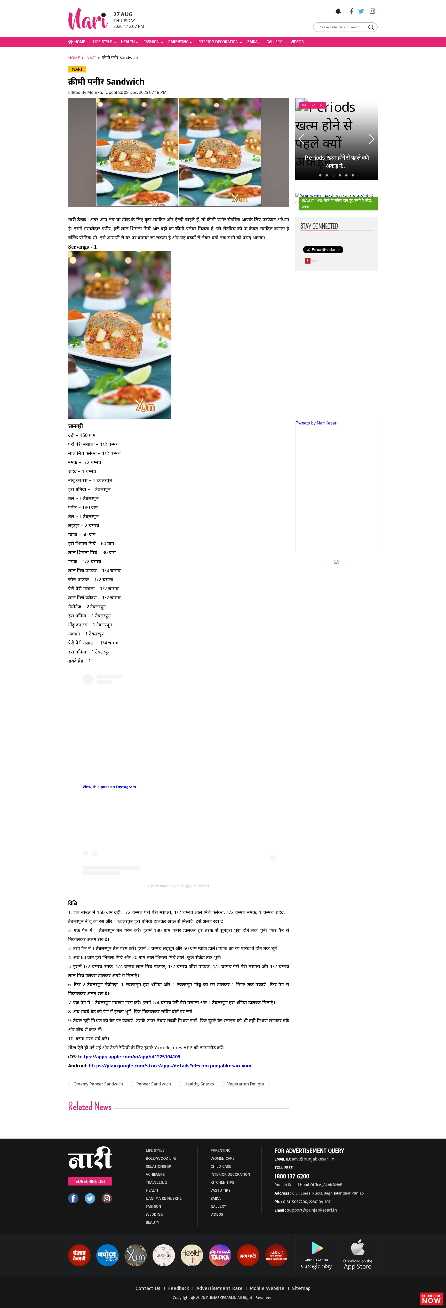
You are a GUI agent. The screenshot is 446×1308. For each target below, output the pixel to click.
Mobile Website (268, 1288)
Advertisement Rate (219, 1288)
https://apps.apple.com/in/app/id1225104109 (129, 1056)
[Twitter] (360, 11)
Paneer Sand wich (153, 1084)
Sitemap (301, 1288)
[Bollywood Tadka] (220, 1265)
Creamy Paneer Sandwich (98, 1084)
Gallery (274, 41)
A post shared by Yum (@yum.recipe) (178, 886)
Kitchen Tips (222, 1182)
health (128, 41)
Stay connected (319, 227)
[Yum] (135, 1265)
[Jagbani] (248, 1265)
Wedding (154, 1214)
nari (91, 57)
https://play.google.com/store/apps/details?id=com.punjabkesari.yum (170, 1065)
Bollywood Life (161, 1158)
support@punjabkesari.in (312, 1210)
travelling (156, 1182)
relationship (158, 1166)
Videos (297, 41)
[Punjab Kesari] (79, 1265)
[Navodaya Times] (107, 1265)
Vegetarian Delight (245, 1084)
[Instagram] (371, 11)
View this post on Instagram (109, 786)
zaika (252, 41)
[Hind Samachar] (276, 1265)
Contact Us (149, 1288)
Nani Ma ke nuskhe (164, 1198)
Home (74, 57)
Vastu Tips (221, 1190)
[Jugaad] (164, 1265)
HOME (79, 41)
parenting (178, 41)
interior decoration (217, 41)
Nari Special (312, 104)
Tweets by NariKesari (317, 423)
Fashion (152, 41)
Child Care (221, 1166)
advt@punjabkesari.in (313, 1159)
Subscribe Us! (90, 1181)
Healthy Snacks (199, 1084)
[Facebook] (349, 11)
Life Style (102, 41)
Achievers (155, 1174)
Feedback (178, 1288)
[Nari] (90, 1168)
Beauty (152, 1222)
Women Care (223, 1158)
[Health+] (192, 1265)
